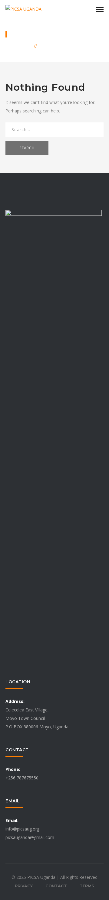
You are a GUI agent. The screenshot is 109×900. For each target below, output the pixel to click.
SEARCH (27, 148)
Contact (56, 885)
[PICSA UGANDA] (23, 8)
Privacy (24, 885)
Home (24, 45)
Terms (87, 885)
